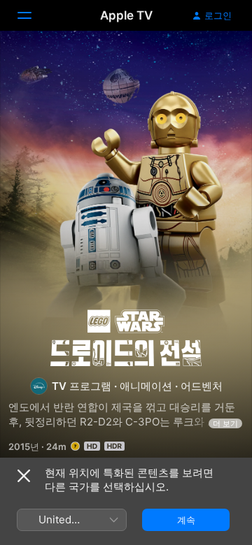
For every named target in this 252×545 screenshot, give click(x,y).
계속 (186, 519)
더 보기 (225, 423)
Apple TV (126, 15)
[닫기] (24, 476)
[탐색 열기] (33, 15)
